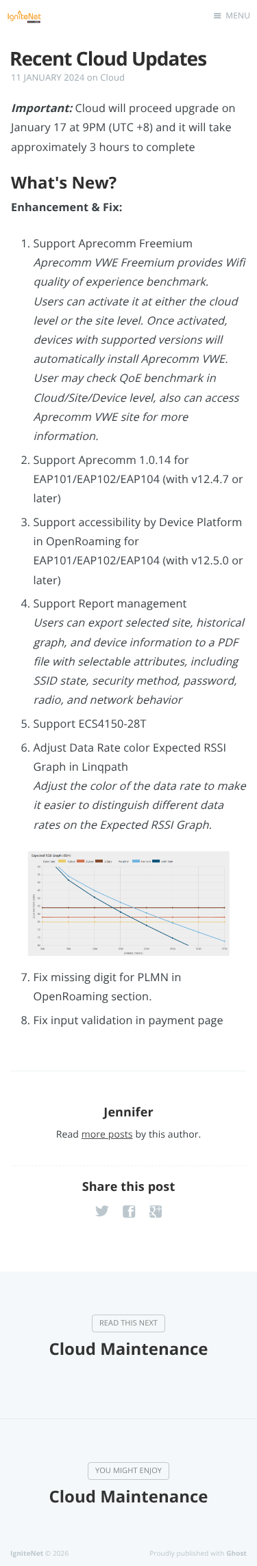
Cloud (112, 77)
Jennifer (128, 1112)
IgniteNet (26, 1553)
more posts (107, 1134)
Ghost (236, 1553)
